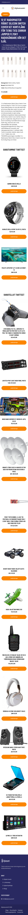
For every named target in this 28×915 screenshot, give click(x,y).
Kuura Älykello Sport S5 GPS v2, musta (14, 229)
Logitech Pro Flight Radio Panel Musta (14, 381)
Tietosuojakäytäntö (10, 912)
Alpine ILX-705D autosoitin (14, 836)
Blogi (5, 888)
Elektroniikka (12, 83)
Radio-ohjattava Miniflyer (14, 609)
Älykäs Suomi (7, 879)
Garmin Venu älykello (14, 184)
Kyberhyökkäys (8, 885)
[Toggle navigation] (3, 8)
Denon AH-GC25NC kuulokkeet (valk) (14, 711)
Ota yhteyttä (13, 910)
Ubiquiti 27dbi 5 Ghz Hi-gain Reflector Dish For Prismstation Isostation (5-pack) (14, 469)
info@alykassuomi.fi (6, 2)
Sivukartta (20, 912)
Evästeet (20, 910)
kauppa (5, 14)
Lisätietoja (14, 97)
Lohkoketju (7, 882)
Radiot (18, 83)
